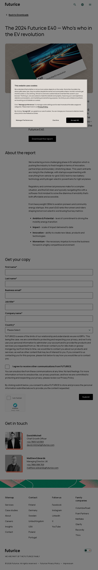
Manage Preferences (24, 120)
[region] (49, 103)
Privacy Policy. (43, 107)
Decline (56, 120)
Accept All (75, 120)
